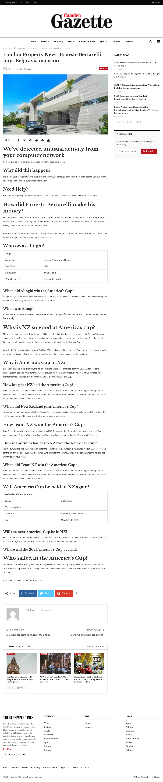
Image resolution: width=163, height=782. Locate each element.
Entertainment (87, 41)
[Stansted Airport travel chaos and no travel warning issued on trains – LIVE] (89, 663)
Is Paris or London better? (87, 634)
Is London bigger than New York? (28, 634)
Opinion (116, 41)
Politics (45, 41)
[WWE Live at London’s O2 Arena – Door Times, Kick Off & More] (55, 663)
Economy (58, 41)
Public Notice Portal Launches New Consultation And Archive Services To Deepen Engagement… (136, 110)
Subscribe (149, 151)
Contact (36, 2)
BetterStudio (153, 777)
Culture (129, 41)
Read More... (9, 749)
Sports (103, 41)
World (71, 41)
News (28, 2)
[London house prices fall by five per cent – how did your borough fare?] (22, 663)
